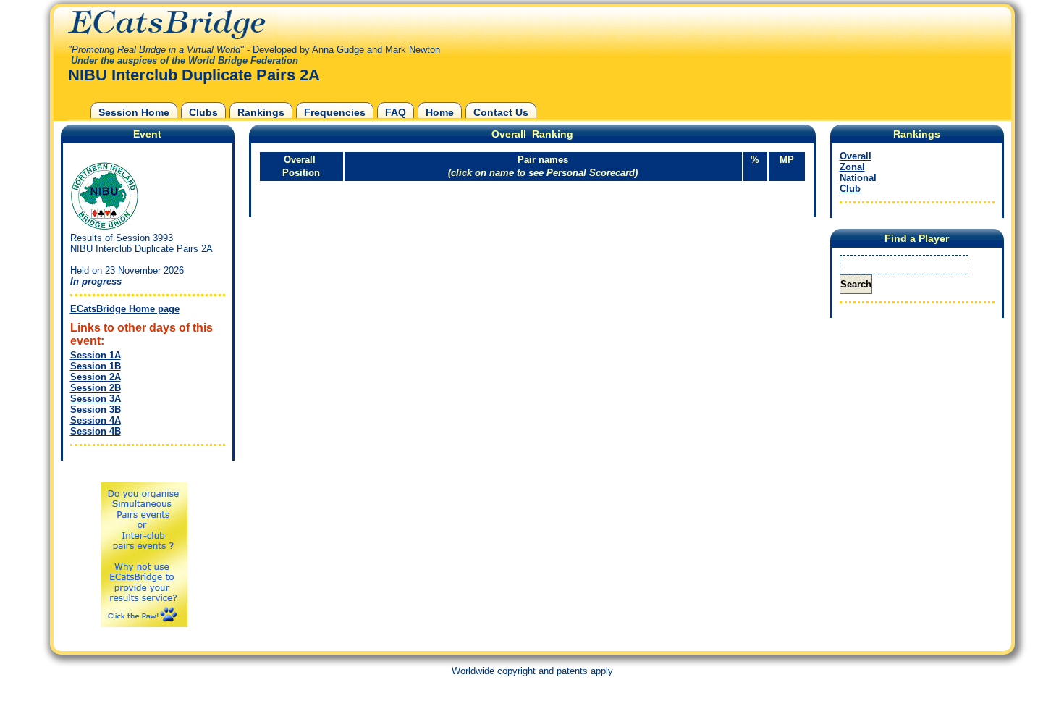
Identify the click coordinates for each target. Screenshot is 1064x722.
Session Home (133, 112)
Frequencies (335, 112)
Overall (855, 156)
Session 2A (95, 377)
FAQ (395, 112)
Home (440, 112)
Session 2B (95, 387)
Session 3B (95, 409)
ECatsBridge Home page (125, 308)
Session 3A (95, 398)
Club (850, 188)
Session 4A (95, 420)
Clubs (203, 112)
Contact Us (500, 112)
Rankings (260, 112)
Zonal (852, 166)
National (858, 177)
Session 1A (95, 355)
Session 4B (95, 431)
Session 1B (95, 366)
